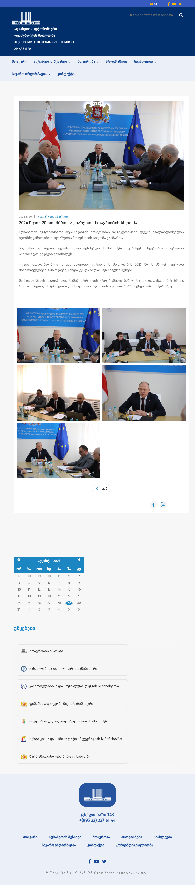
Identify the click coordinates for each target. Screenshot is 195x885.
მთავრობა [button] (87, 62)
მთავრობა (101, 837)
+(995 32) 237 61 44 (97, 820)
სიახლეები (163, 837)
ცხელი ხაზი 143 (97, 814)
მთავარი (19, 62)
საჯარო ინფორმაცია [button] (30, 74)
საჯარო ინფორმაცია (59, 845)
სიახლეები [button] (144, 62)
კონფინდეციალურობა (134, 845)
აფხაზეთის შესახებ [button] (51, 62)
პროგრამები (116, 62)
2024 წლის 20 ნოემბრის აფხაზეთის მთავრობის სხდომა (78, 222)
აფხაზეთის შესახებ (65, 837)
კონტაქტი (66, 74)
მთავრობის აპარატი (53, 216)
